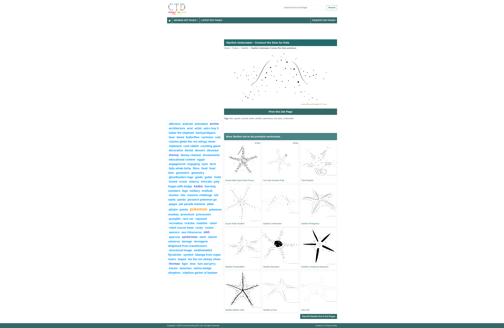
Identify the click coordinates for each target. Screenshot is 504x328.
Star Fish (305, 310)
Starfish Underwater (272, 223)
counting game (210, 146)
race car (187, 218)
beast (180, 137)
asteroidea (268, 118)
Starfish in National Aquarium (314, 267)
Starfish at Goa (270, 310)
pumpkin (175, 218)
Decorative (176, 150)
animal (245, 118)
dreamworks (211, 155)
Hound (173, 181)
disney (174, 155)
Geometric (183, 172)
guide (199, 177)
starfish (258, 118)
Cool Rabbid (191, 146)
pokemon (198, 209)
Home (227, 48)
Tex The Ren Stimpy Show (204, 259)
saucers (174, 232)
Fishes (235, 48)
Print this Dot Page (280, 111)
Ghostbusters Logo (181, 177)
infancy (194, 181)
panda (181, 199)
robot (213, 223)
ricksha (189, 223)
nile (182, 195)
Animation (201, 123)
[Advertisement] (245, 30)
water (251, 118)
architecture (177, 128)
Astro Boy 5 (211, 128)
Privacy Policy (331, 325)
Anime (214, 123)
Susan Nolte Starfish (234, 223)
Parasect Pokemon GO (202, 199)
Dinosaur (213, 150)
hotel (217, 177)
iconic (183, 181)
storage (187, 241)
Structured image (180, 250)
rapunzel (201, 218)
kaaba (198, 186)
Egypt (201, 159)
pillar (210, 204)
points (184, 209)
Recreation (176, 223)
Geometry (197, 172)
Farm (213, 164)
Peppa (173, 204)
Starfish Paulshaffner (235, 267)
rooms (209, 227)
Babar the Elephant (181, 132)
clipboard (175, 146)
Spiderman (190, 237)
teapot (182, 259)
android (187, 123)
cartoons (207, 137)
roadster (202, 223)
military (195, 190)
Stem (203, 237)
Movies (174, 195)
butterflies (193, 137)
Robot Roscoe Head (181, 227)
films (196, 168)
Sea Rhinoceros (191, 232)
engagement (177, 164)
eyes (205, 164)
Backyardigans (206, 132)
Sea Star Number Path (273, 180)
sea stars (278, 118)
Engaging (193, 164)
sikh (206, 232)
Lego (185, 190)
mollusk (207, 190)
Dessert (200, 150)
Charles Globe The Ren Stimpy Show (192, 141)
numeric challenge (199, 195)
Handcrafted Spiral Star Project (239, 180)
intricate (206, 181)
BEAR (172, 137)
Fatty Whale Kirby (180, 168)
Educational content (182, 159)
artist (198, 128)
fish (231, 118)
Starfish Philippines (310, 223)
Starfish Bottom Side (234, 310)
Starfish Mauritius (271, 267)
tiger (185, 263)
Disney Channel (191, 155)
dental (189, 150)
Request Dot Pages (323, 20)
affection (174, 123)
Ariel (190, 128)
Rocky (199, 227)
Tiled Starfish (307, 180)
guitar (208, 177)
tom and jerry (207, 263)
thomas (174, 263)
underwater (288, 118)
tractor (173, 268)
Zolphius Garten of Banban (199, 272)
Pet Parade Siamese (192, 204)
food (204, 168)
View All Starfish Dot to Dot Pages (318, 316)
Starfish (244, 48)
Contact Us (320, 325)
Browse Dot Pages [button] (185, 20)
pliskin (173, 209)
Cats (218, 137)
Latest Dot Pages (211, 20)
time (193, 263)
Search (331, 7)
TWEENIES (186, 268)
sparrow (174, 237)
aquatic (237, 118)
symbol (188, 254)
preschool (187, 214)
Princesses (203, 214)
